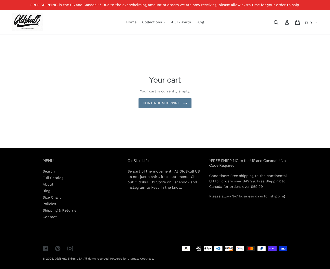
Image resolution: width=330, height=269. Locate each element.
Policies (49, 204)
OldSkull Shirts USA (68, 258)
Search (49, 171)
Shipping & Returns (59, 210)
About (48, 184)
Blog (46, 191)
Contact (50, 217)
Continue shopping (161, 103)
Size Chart (52, 197)
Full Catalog (53, 178)
